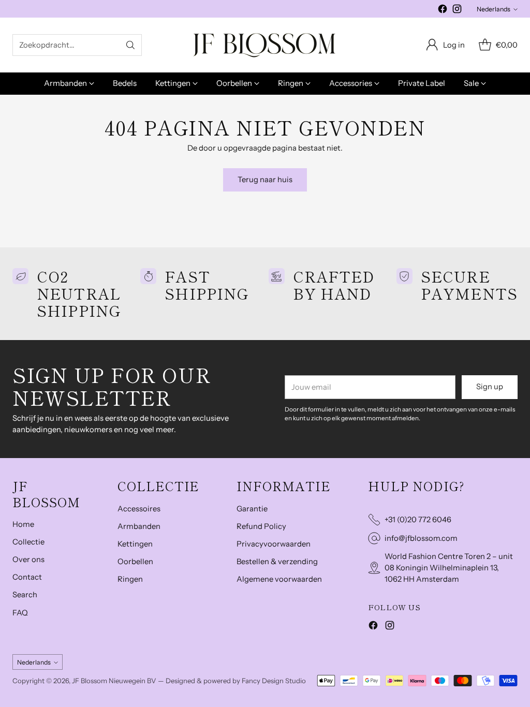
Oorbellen (135, 561)
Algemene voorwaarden (279, 579)
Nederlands (493, 9)
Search (24, 594)
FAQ (20, 612)
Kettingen (135, 544)
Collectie (28, 542)
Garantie (252, 508)
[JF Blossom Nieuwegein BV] (265, 45)
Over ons (28, 559)
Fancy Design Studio (274, 680)
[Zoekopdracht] (130, 45)
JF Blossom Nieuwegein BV (114, 680)
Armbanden (138, 526)
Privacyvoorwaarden (274, 544)
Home (23, 524)
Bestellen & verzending (277, 561)
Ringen (130, 579)
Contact (27, 577)
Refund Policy (261, 526)
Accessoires (138, 508)
